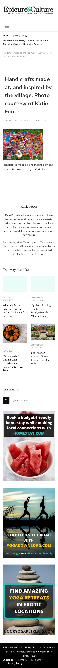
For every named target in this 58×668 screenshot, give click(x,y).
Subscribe (8, 659)
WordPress (45, 651)
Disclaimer (36, 659)
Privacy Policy (29, 655)
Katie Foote (13, 120)
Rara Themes (17, 651)
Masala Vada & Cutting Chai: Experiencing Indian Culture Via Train (13, 363)
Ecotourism (20, 36)
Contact (22, 659)
